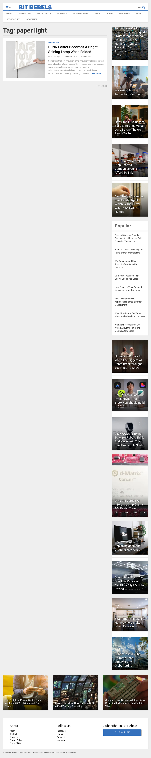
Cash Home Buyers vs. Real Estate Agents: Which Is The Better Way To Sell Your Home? (129, 204)
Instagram (61, 740)
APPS (97, 13)
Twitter (59, 734)
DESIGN (109, 13)
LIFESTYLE (124, 13)
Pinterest (60, 737)
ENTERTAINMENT (81, 13)
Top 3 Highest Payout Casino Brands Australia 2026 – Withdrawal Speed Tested (24, 703)
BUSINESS (62, 13)
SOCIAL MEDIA (44, 13)
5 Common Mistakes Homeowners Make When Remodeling (128, 622)
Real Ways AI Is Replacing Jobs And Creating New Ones (128, 545)
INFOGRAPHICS (13, 19)
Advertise (14, 737)
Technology (53, 43)
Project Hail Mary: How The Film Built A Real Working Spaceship (74, 705)
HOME (9, 13)
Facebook (60, 731)
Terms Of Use (16, 743)
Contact (13, 734)
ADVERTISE (31, 19)
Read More (96, 73)
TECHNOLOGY (24, 13)
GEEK (138, 13)
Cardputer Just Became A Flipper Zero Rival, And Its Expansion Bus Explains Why (125, 703)
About (12, 731)
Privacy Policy (16, 740)
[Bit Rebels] (34, 8)
